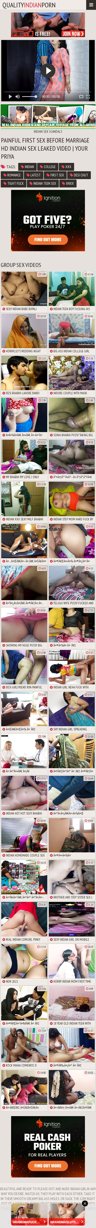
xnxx (69, 183)
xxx (68, 166)
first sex (57, 175)
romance (14, 175)
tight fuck (15, 183)
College (49, 166)
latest (35, 175)
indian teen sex (44, 183)
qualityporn (29, 4)
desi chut (80, 175)
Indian (29, 166)
